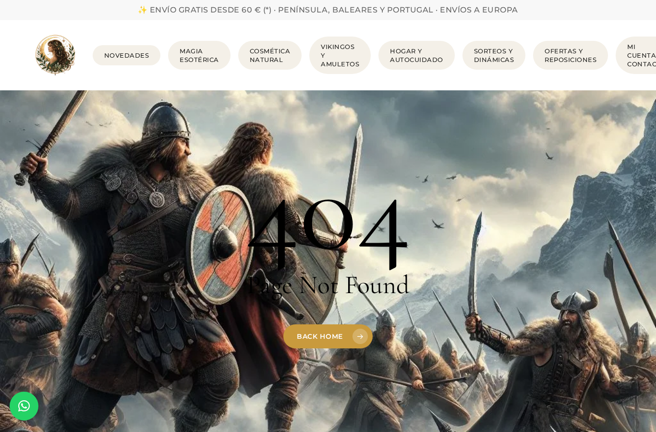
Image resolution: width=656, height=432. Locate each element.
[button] (24, 406)
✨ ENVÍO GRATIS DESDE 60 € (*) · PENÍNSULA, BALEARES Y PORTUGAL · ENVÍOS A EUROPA (328, 9)
